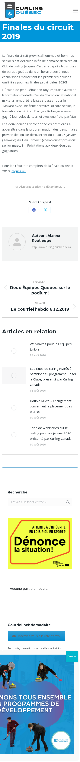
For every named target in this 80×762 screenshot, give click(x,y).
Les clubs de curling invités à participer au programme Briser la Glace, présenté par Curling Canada (53, 376)
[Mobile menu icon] (75, 10)
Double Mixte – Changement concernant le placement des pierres (51, 406)
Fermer (71, 656)
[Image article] (14, 350)
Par (28, 187)
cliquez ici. (19, 171)
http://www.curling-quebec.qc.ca (51, 247)
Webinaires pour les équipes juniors (51, 346)
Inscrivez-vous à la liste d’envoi (39, 636)
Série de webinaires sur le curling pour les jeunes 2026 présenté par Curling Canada (50, 433)
